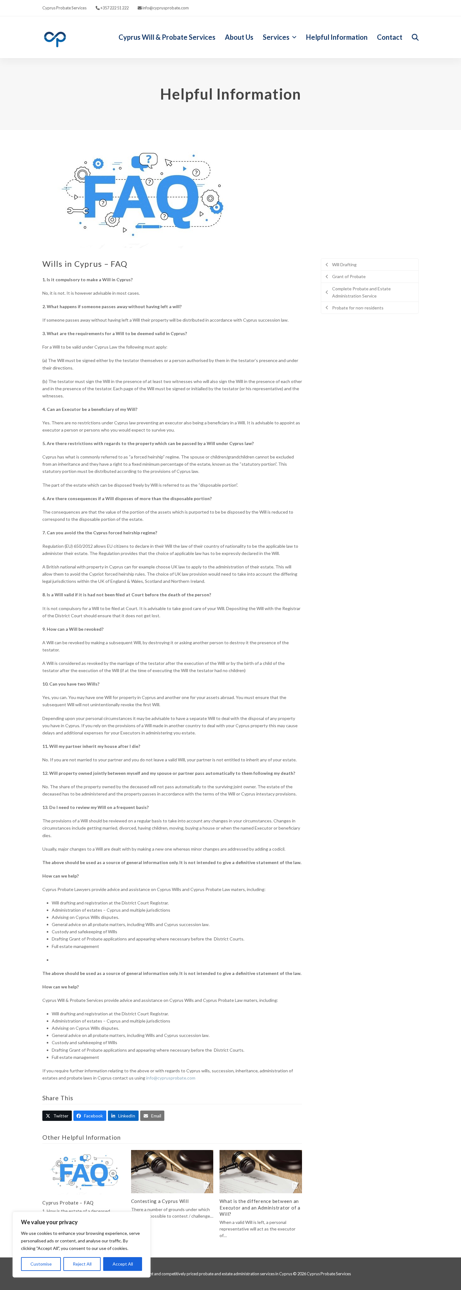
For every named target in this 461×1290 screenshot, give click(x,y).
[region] (82, 1244)
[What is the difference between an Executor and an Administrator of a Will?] (261, 1171)
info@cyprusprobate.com (170, 1077)
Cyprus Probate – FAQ (68, 1202)
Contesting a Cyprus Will (160, 1201)
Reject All (82, 1264)
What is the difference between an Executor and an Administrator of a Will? (260, 1207)
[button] (415, 37)
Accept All (123, 1264)
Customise (41, 1264)
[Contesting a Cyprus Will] (172, 1171)
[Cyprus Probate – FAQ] (83, 1171)
